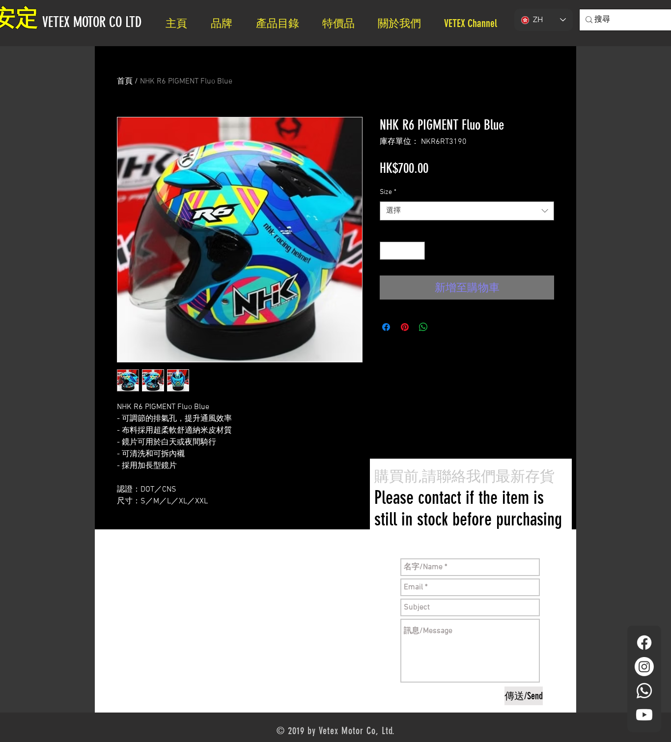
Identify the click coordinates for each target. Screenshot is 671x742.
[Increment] (417, 250)
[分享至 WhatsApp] (423, 327)
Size (388, 192)
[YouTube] (644, 714)
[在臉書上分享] (386, 327)
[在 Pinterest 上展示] (405, 327)
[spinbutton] (402, 250)
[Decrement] (387, 250)
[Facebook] (644, 642)
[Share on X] (442, 327)
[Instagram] (644, 666)
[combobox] (467, 210)
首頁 (125, 81)
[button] (403, 23)
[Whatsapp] (644, 690)
